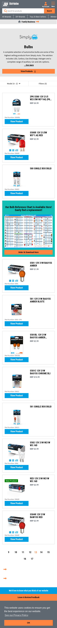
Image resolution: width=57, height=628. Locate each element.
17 (32, 558)
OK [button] (28, 623)
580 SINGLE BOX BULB (40, 168)
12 (30, 552)
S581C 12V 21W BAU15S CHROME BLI (40, 372)
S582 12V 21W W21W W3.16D (40, 444)
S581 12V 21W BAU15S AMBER (41, 264)
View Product (16, 121)
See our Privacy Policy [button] (16, 615)
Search (49, 11)
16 (25, 558)
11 (23, 552)
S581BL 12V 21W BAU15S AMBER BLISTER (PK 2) (38, 336)
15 (48, 552)
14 (41, 552)
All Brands (6, 17)
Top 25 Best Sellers (38, 17)
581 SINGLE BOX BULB (40, 406)
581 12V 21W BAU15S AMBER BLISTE (40, 300)
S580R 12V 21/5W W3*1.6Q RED (38, 134)
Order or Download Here (28, 252)
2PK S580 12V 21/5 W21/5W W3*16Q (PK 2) (40, 98)
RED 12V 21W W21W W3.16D (39, 480)
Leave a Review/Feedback (28, 597)
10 (16, 552)
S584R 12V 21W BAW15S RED (37, 516)
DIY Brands (20, 17)
